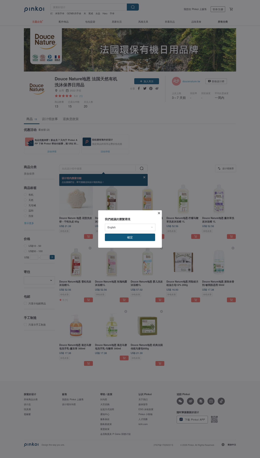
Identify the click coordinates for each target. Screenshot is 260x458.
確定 (130, 237)
